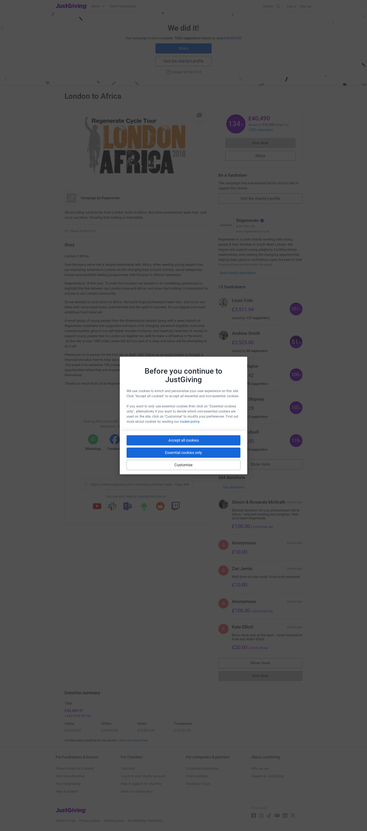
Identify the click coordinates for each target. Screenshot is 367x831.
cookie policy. (190, 422)
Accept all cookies (183, 440)
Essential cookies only (183, 452)
